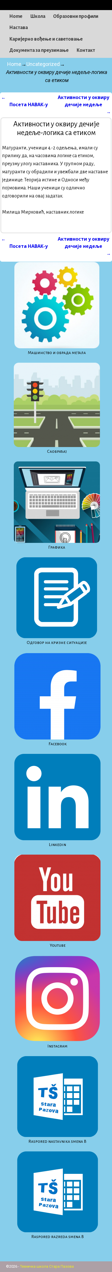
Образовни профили (75, 16)
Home (15, 16)
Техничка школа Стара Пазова (47, 1266)
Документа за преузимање (39, 50)
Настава (18, 27)
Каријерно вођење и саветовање (46, 39)
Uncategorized (43, 64)
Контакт (85, 50)
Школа (37, 16)
